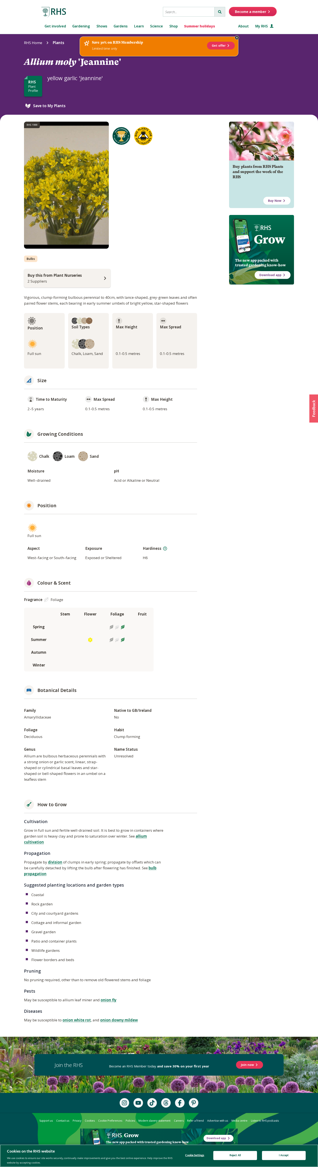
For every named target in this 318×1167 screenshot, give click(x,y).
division (55, 862)
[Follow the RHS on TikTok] (152, 1103)
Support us (46, 1120)
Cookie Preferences (110, 1120)
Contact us (62, 1120)
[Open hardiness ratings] (165, 548)
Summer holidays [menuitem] (199, 26)
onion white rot (77, 1020)
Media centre (239, 1120)
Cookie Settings (194, 1155)
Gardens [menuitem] (121, 26)
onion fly (108, 999)
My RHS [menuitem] (262, 26)
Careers (179, 1120)
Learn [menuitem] (139, 26)
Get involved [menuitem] (55, 26)
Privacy (77, 1120)
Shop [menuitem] (173, 26)
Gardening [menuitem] (81, 26)
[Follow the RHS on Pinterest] (193, 1103)
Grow (269, 239)
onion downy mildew (119, 1020)
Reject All (235, 1155)
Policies (130, 1120)
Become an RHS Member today (159, 1066)
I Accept (284, 1155)
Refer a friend (195, 1120)
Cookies (90, 1120)
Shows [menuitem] (101, 26)
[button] (313, 408)
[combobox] (188, 11)
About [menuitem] (243, 26)
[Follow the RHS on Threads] (166, 1103)
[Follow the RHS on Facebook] (180, 1103)
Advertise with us (217, 1120)
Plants (58, 42)
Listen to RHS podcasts (265, 1120)
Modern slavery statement (154, 1120)
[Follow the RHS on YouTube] (138, 1103)
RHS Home (33, 42)
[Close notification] (237, 37)
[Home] (53, 12)
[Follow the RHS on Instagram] (124, 1103)
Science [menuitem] (156, 26)
